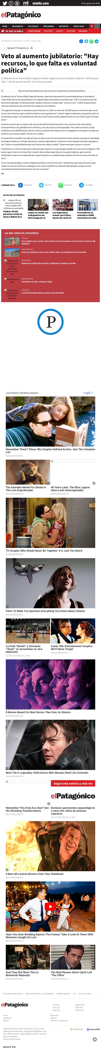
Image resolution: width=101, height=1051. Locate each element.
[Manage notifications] (95, 1039)
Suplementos (79, 1005)
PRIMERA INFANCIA (63, 994)
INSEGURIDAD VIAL (27, 249)
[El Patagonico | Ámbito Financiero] (40, 3)
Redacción (56, 1010)
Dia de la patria (85, 994)
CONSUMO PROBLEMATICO (12, 994)
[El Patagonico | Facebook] (11, 3)
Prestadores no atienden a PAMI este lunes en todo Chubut (86, 216)
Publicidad (79, 1007)
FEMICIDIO (25, 238)
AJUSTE (59, 31)
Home (4, 26)
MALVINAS (83, 31)
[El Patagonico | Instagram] (17, 3)
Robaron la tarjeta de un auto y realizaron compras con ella (48, 263)
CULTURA (71, 31)
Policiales (33, 26)
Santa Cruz (78, 26)
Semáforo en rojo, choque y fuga (37, 281)
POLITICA (48, 31)
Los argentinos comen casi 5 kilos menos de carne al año (61, 216)
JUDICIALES (25, 290)
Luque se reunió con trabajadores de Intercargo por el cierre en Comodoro (38, 216)
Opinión (6, 1021)
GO (74, 994)
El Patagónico (6, 41)
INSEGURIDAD (34, 31)
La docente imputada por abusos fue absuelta (43, 293)
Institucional (79, 1010)
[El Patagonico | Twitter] (5, 3)
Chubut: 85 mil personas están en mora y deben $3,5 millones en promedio (12, 217)
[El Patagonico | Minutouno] (26, 3)
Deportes (63, 26)
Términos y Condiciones (59, 1021)
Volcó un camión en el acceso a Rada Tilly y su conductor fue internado (54, 252)
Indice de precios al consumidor (40, 994)
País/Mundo (48, 26)
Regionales (17, 26)
